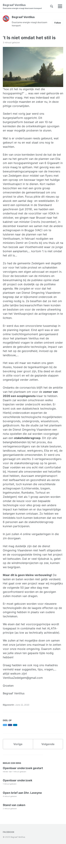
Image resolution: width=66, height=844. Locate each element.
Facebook (8, 832)
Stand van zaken (14, 805)
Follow (57, 22)
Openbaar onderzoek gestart (23, 768)
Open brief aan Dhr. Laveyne (22, 792)
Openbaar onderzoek (17, 780)
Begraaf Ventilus (22, 6)
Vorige (18, 744)
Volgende (48, 744)
